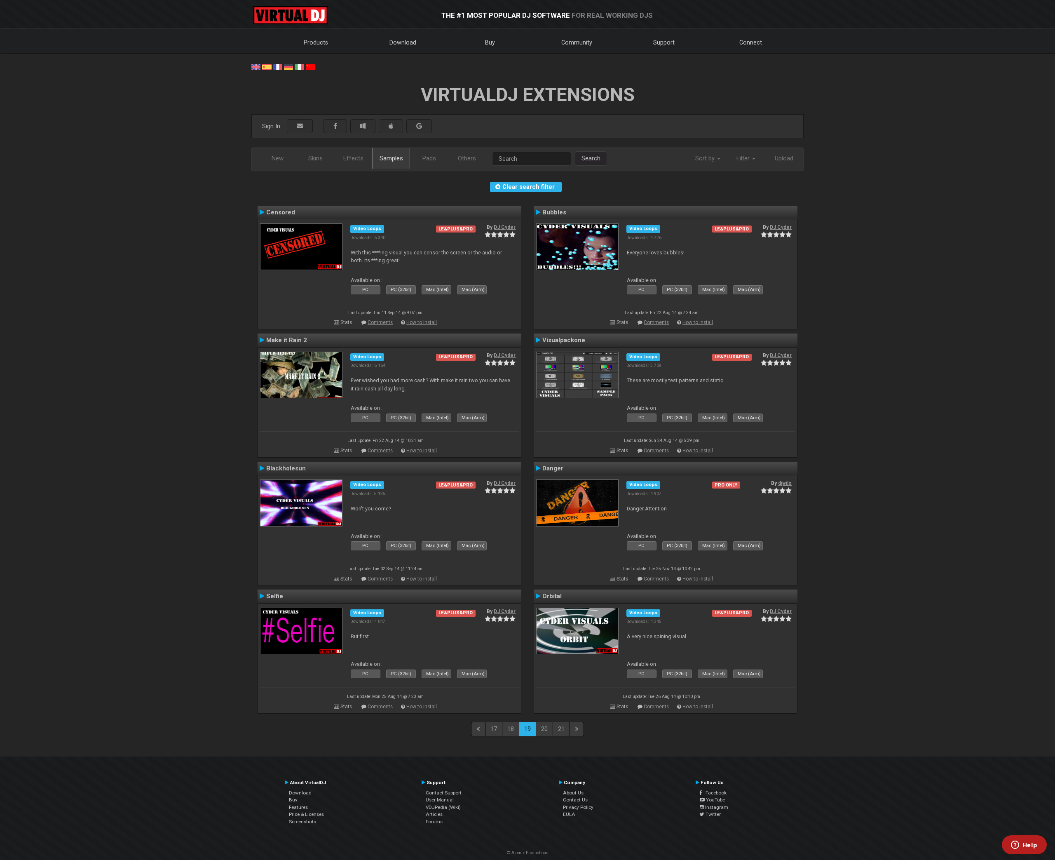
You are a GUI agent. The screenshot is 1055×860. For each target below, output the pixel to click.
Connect (750, 42)
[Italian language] (299, 66)
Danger (552, 468)
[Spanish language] (266, 66)
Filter (743, 158)
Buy (490, 42)
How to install (421, 322)
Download (402, 42)
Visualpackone (563, 340)
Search (590, 158)
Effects (353, 158)
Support (664, 42)
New (278, 158)
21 (561, 729)
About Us (573, 793)
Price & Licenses (306, 814)
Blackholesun (286, 468)
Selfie (274, 596)
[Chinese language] (310, 66)
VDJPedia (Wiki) (443, 807)
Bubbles (554, 212)
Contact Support (444, 793)
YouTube (715, 800)
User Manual (440, 800)
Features (298, 807)
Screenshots (302, 822)
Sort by (705, 158)
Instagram (716, 807)
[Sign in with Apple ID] (391, 126)
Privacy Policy (578, 807)
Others (467, 158)
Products (316, 42)
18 (510, 729)
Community (576, 42)
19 (527, 729)
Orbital (552, 596)
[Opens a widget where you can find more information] (1024, 845)
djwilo (785, 483)
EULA (569, 814)
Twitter (712, 814)
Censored (280, 212)
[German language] (288, 66)
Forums (434, 822)
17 (493, 729)
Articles (434, 814)
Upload (784, 158)
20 (544, 729)
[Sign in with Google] (419, 126)
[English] (255, 66)
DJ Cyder (505, 227)
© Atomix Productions (528, 852)
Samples (391, 158)
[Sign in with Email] (300, 126)
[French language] (277, 66)
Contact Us (575, 800)
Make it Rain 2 (286, 340)
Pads (429, 158)
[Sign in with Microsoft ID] (362, 126)
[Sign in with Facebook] (335, 126)
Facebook (714, 793)
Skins (315, 158)
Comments (380, 322)
